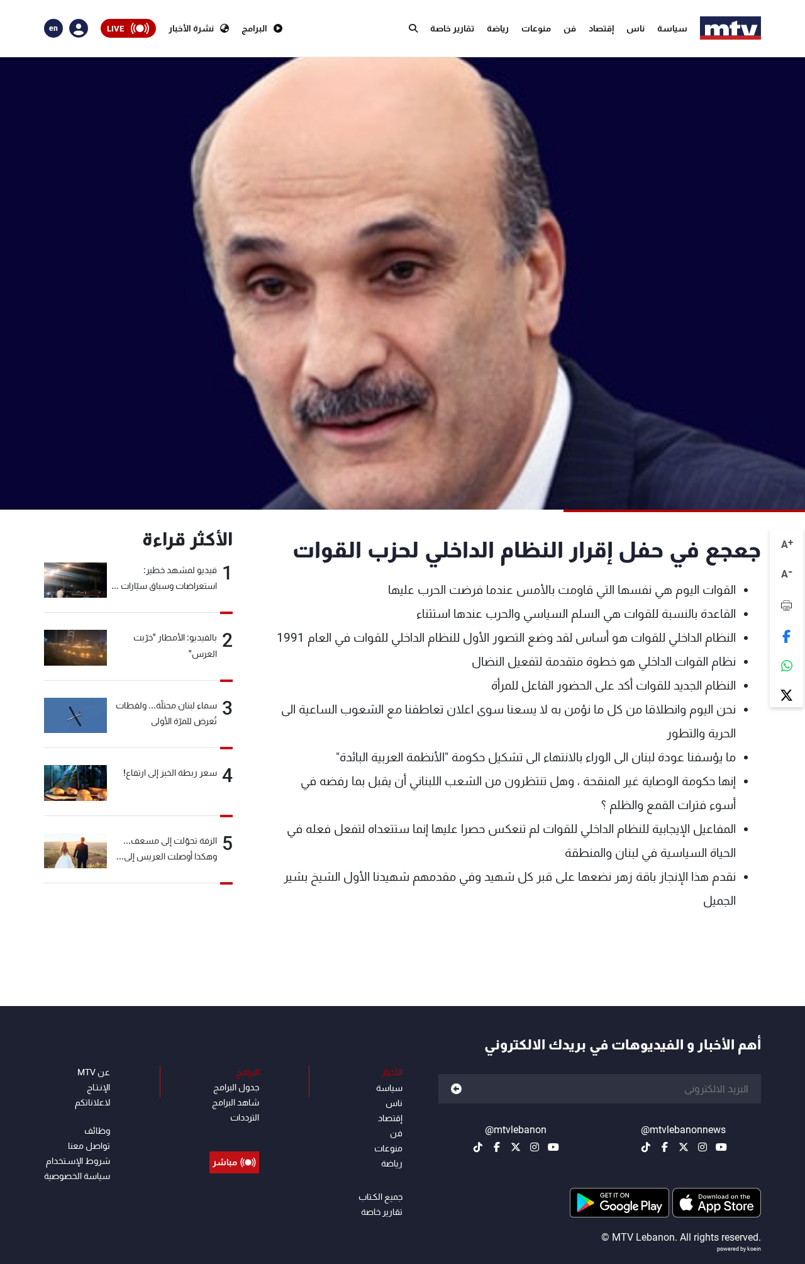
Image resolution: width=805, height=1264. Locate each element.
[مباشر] (234, 1133)
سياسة (672, 28)
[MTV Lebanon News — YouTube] (721, 1147)
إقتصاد (601, 28)
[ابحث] (413, 28)
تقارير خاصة (452, 28)
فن (570, 28)
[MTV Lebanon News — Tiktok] (645, 1147)
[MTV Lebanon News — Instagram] (702, 1147)
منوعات (536, 28)
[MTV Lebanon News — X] (683, 1147)
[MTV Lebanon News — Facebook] (664, 1147)
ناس (635, 28)
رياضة (498, 28)
